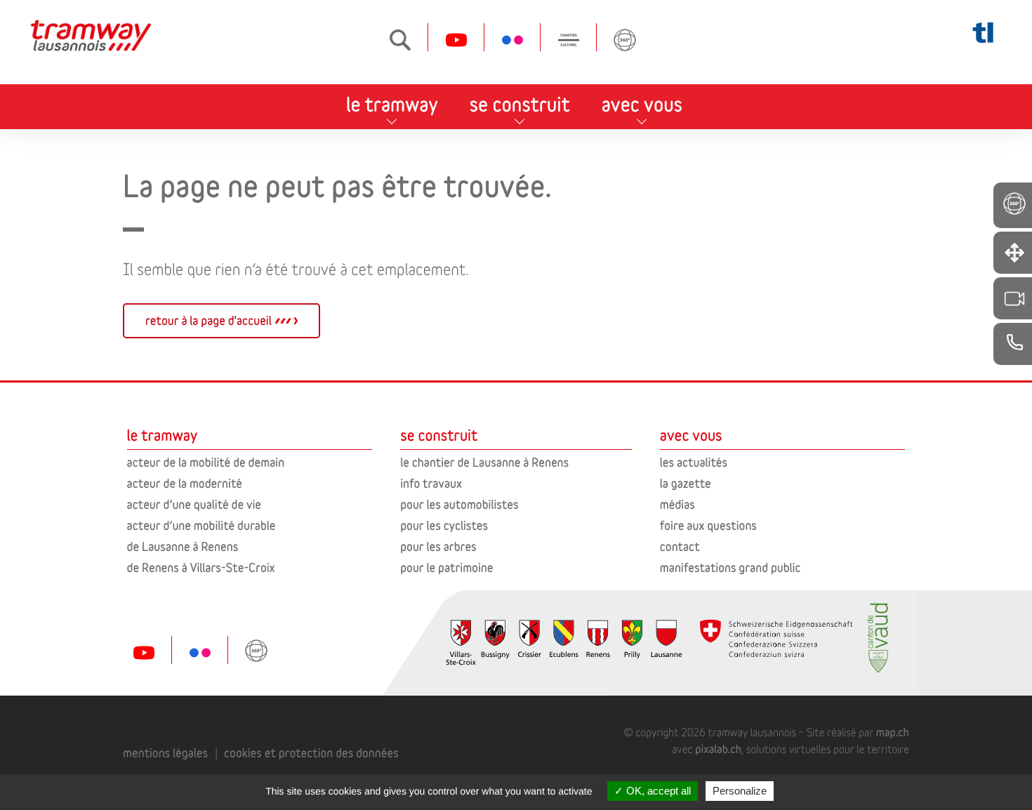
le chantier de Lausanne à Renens (484, 462)
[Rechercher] (400, 40)
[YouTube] (456, 40)
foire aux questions (708, 525)
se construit (520, 105)
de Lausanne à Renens (183, 546)
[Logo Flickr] (512, 40)
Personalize (740, 791)
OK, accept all (657, 791)
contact (680, 546)
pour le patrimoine (446, 567)
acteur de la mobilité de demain (205, 462)
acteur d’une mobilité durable (201, 525)
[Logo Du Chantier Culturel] (569, 40)
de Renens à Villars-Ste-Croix (201, 567)
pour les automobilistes (459, 504)
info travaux (431, 483)
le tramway (392, 105)
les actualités (693, 462)
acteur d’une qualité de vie (194, 504)
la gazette (685, 483)
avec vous (642, 105)
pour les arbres (438, 546)
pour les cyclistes (444, 525)
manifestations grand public (730, 567)
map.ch (892, 732)
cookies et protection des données (311, 753)
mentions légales (165, 753)
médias (677, 504)
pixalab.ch (718, 749)
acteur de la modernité (184, 483)
